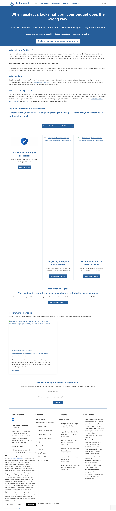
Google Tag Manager (44, 430)
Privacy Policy (41, 456)
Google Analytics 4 (44, 434)
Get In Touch (41, 450)
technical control (97, 99)
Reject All (20, 504)
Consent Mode (42, 426)
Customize (10, 504)
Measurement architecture (43, 82)
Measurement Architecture (22, 351)
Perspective (40, 446)
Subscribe (58, 402)
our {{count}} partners (16, 458)
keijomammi (21, 508)
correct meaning (14, 101)
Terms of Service (42, 460)
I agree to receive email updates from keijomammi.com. (58, 397)
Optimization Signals (44, 438)
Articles (65, 3)
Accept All (31, 504)
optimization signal (18, 116)
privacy (26, 101)
